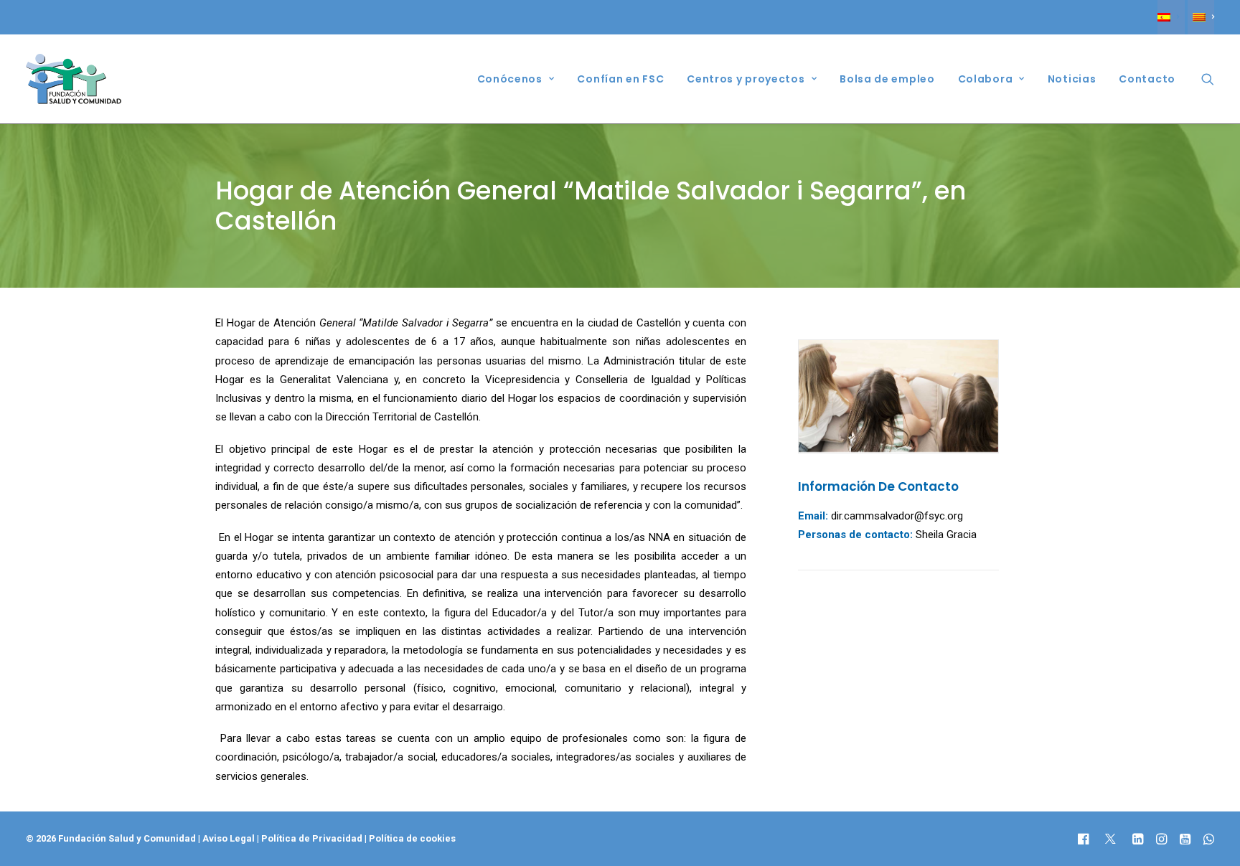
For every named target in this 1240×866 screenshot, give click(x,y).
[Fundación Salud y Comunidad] (74, 79)
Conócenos (509, 79)
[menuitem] (1170, 17)
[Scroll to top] (1212, 810)
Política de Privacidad (313, 838)
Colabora (985, 79)
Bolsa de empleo (887, 79)
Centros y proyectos (745, 79)
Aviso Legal (228, 838)
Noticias (1072, 79)
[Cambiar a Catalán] (1201, 17)
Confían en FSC (620, 79)
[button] (1207, 78)
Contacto (1147, 79)
